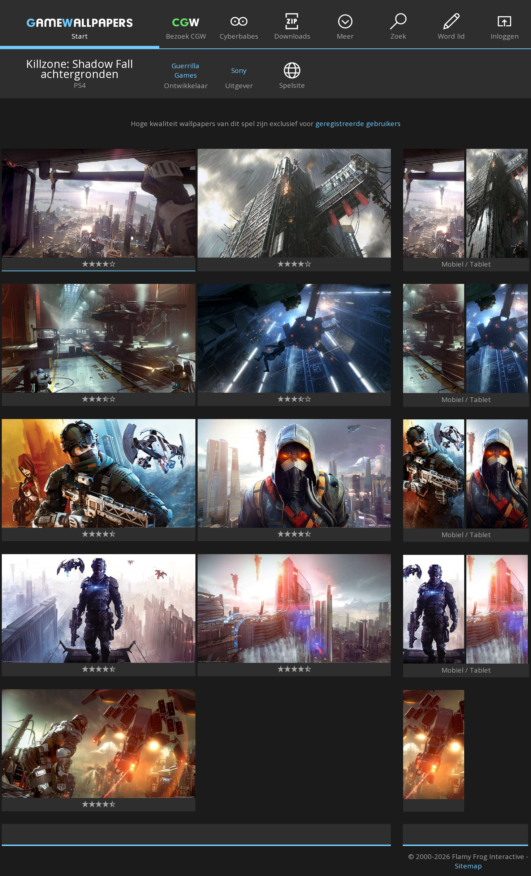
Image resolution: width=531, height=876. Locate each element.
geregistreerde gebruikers (358, 123)
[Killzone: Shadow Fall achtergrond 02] (98, 255)
